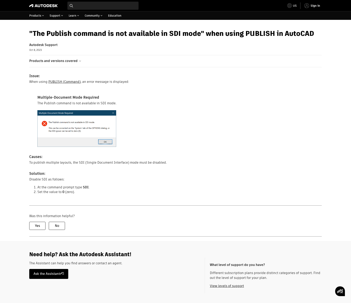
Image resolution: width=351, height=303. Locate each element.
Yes (37, 225)
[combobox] (103, 6)
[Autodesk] (43, 5)
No (57, 225)
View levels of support (227, 286)
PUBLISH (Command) (64, 81)
